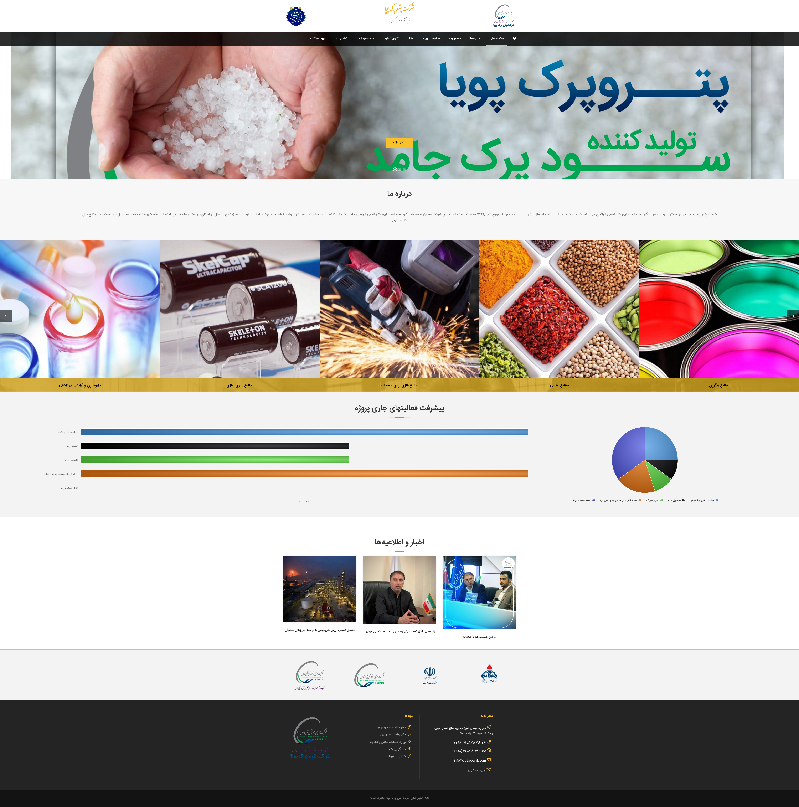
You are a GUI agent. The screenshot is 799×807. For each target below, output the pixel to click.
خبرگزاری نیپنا (397, 756)
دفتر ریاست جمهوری (393, 734)
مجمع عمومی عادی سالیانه (479, 591)
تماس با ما (341, 38)
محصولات (455, 38)
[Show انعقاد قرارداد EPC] (583, 500)
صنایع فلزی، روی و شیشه (239, 307)
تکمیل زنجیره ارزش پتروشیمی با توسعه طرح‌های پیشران (320, 588)
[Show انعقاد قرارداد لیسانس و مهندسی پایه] (620, 500)
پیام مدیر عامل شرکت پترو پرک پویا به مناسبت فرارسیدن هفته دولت (399, 588)
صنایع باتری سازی (80, 307)
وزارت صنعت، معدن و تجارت (388, 742)
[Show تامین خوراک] (654, 500)
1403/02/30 (479, 598)
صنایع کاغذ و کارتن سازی (719, 307)
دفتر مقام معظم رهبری (392, 727)
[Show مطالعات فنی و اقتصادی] (704, 500)
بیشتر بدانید (399, 142)
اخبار (410, 38)
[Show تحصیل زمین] (676, 500)
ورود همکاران (317, 38)
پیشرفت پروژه (431, 38)
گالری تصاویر (391, 38)
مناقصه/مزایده (365, 38)
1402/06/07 (399, 600)
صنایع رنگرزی (559, 307)
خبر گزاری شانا (397, 749)
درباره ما (475, 38)
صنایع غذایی (399, 307)
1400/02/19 (320, 597)
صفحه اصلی (496, 38)
